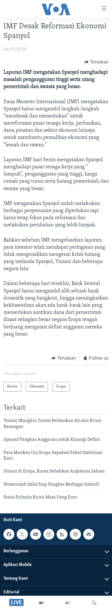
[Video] (41, 603)
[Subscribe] (88, 534)
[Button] (96, 62)
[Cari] (94, 603)
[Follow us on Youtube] (35, 534)
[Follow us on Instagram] (48, 534)
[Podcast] (75, 534)
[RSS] (62, 534)
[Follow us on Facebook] (8, 534)
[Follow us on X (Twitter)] (22, 534)
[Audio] (67, 603)
